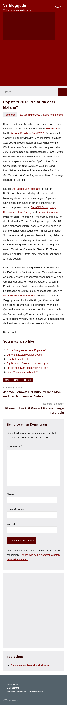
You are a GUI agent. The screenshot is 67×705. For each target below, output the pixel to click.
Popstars (27, 380)
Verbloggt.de (14, 5)
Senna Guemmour (48, 212)
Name (10, 494)
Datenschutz (13, 688)
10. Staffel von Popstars (26, 188)
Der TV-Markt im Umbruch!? (22, 372)
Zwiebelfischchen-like (19, 359)
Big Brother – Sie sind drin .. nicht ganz (28, 363)
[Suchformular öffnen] (29, 26)
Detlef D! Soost (39, 207)
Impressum (12, 684)
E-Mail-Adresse (16, 509)
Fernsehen (10, 114)
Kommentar (14, 446)
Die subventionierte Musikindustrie (30, 665)
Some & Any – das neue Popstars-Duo (28, 350)
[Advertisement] (33, 65)
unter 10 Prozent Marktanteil (19, 295)
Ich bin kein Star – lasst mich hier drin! (28, 367)
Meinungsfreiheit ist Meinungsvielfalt (25, 691)
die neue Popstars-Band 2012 (27, 133)
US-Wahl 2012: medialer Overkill (25, 354)
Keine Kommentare (53, 114)
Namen (16, 380)
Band (7, 380)
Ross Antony (24, 212)
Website (11, 524)
